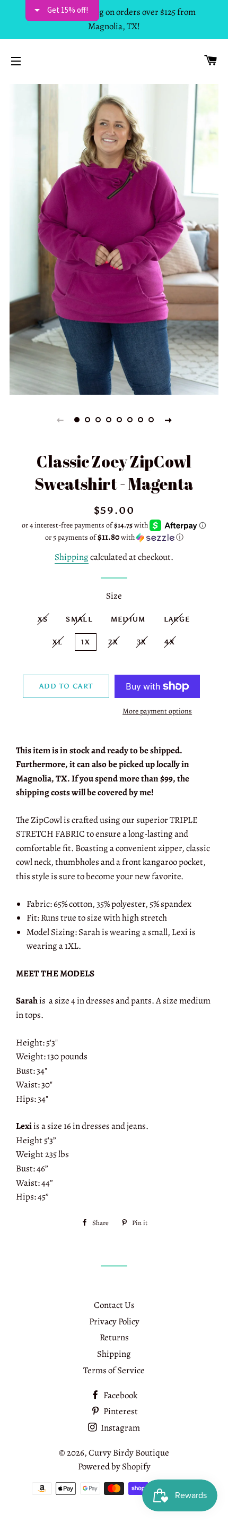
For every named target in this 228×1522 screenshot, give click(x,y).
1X (86, 642)
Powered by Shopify (114, 1466)
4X (169, 642)
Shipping (72, 557)
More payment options (157, 711)
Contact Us (114, 1305)
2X (113, 642)
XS (43, 619)
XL (57, 642)
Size (114, 596)
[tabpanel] (114, 238)
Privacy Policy (114, 1321)
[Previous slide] (60, 419)
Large (177, 619)
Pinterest (120, 1411)
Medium (128, 619)
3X (142, 642)
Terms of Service (114, 1370)
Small (79, 619)
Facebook (119, 1395)
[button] (114, 537)
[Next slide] (168, 419)
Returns (114, 1337)
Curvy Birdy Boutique (129, 1453)
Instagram (119, 1428)
